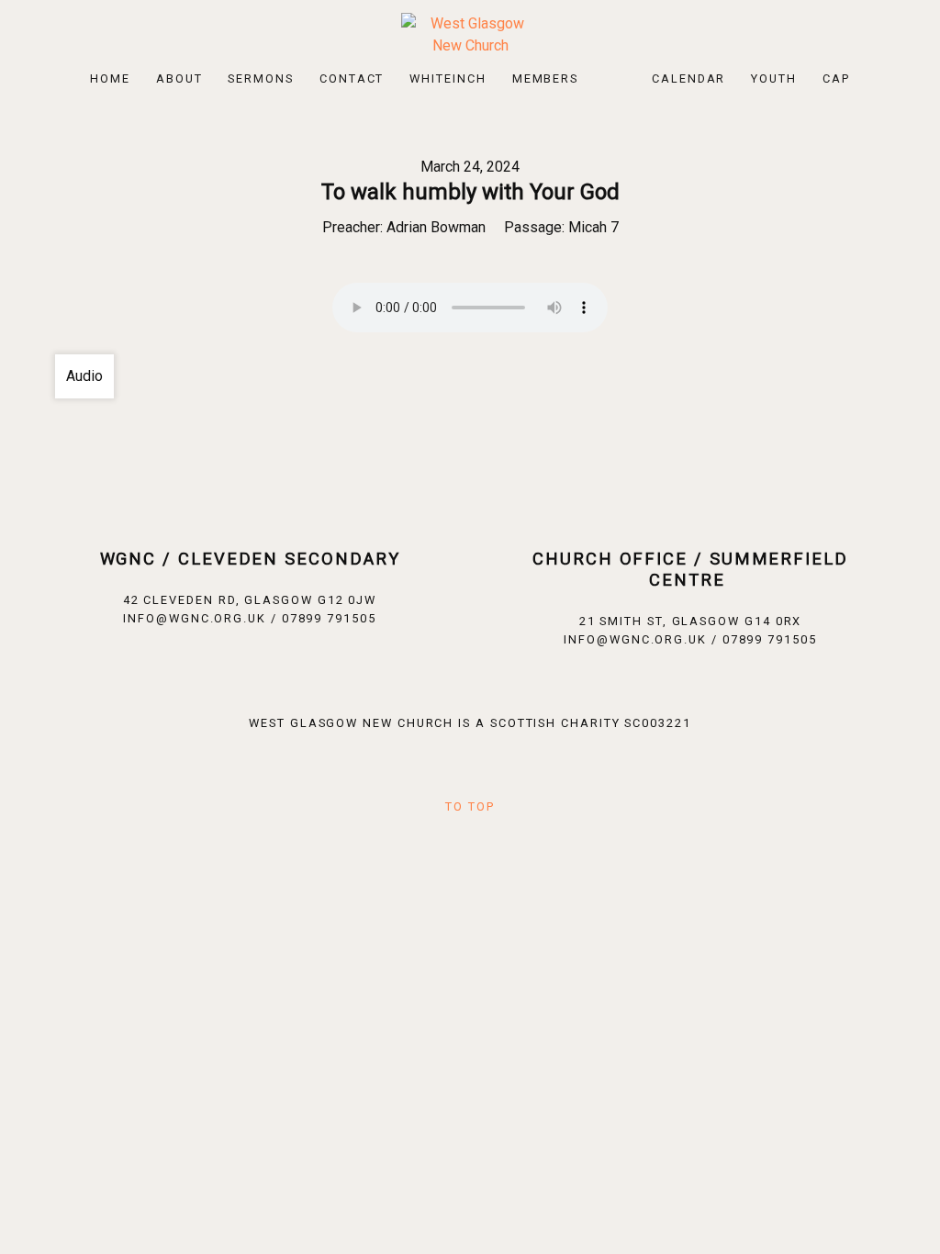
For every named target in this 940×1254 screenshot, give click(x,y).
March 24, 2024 (470, 166)
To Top (470, 806)
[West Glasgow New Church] (470, 33)
